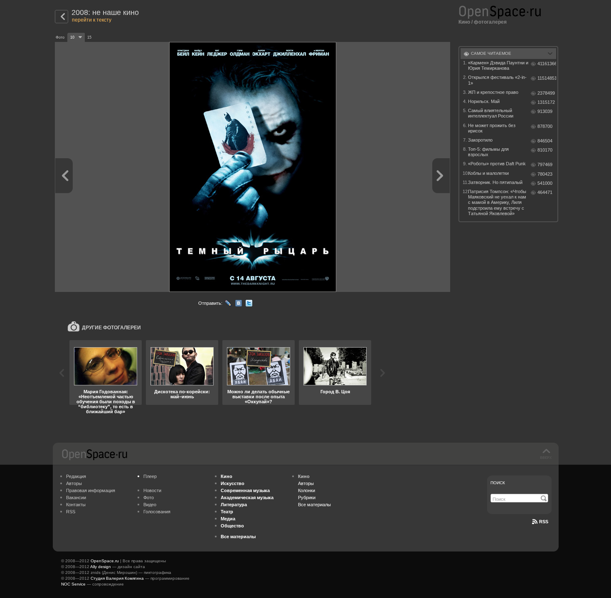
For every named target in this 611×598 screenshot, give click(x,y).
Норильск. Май (484, 101)
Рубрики (306, 497)
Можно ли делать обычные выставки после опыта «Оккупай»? (258, 396)
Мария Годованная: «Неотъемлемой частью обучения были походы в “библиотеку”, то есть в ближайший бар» (105, 401)
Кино (464, 22)
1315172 (546, 102)
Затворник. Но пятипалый (495, 182)
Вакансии (76, 497)
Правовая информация (90, 490)
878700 (544, 126)
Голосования (156, 511)
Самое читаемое (491, 53)
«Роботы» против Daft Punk (497, 163)
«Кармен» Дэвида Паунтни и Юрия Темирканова (498, 65)
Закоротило (480, 139)
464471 (544, 192)
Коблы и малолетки (488, 173)
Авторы (74, 483)
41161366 (546, 63)
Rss (543, 521)
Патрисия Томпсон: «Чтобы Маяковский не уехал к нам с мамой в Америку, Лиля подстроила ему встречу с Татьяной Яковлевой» (497, 202)
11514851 (546, 78)
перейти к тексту (91, 20)
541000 (544, 183)
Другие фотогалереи (111, 328)
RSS (70, 511)
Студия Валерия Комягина (117, 578)
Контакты (76, 504)
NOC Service (73, 584)
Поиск (497, 482)
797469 (544, 164)
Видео (149, 504)
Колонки (306, 490)
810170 (544, 149)
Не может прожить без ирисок (491, 128)
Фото (148, 497)
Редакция (76, 476)
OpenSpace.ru (105, 561)
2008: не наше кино (105, 12)
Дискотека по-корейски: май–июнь (182, 394)
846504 (544, 140)
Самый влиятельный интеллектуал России (490, 113)
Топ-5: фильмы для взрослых (488, 152)
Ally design (100, 566)
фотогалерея (490, 22)
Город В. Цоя (335, 391)
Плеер (150, 476)
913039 (544, 111)
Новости (152, 490)
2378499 (546, 93)
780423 (544, 174)
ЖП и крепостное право (493, 92)
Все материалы (314, 504)
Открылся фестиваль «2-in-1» (497, 80)
